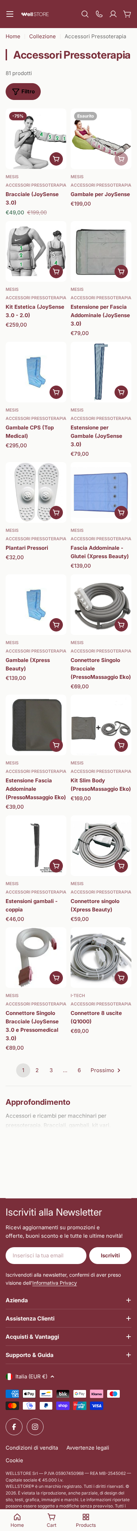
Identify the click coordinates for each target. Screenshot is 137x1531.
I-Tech (78, 995)
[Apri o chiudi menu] (10, 14)
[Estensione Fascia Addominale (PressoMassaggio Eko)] (36, 725)
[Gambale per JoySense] (101, 138)
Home (13, 36)
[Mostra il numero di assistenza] (99, 14)
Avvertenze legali (87, 1447)
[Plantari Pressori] (36, 492)
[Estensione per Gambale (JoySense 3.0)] (101, 372)
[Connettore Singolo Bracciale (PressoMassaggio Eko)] (101, 604)
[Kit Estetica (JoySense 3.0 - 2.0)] (36, 251)
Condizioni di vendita (32, 1447)
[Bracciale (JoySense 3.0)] (36, 138)
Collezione (42, 36)
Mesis (12, 176)
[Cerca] (85, 14)
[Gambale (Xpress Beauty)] (36, 604)
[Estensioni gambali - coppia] (36, 845)
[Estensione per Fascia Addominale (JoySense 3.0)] (101, 251)
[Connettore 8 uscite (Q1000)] (101, 957)
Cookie (14, 1460)
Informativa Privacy (54, 1283)
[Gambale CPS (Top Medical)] (36, 372)
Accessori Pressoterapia (36, 185)
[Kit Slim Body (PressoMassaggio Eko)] (101, 725)
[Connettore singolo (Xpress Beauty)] (101, 845)
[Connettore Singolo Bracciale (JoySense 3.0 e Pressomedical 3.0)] (36, 957)
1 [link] (23, 1070)
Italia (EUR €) (31, 1376)
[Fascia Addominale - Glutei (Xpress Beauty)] (101, 492)
